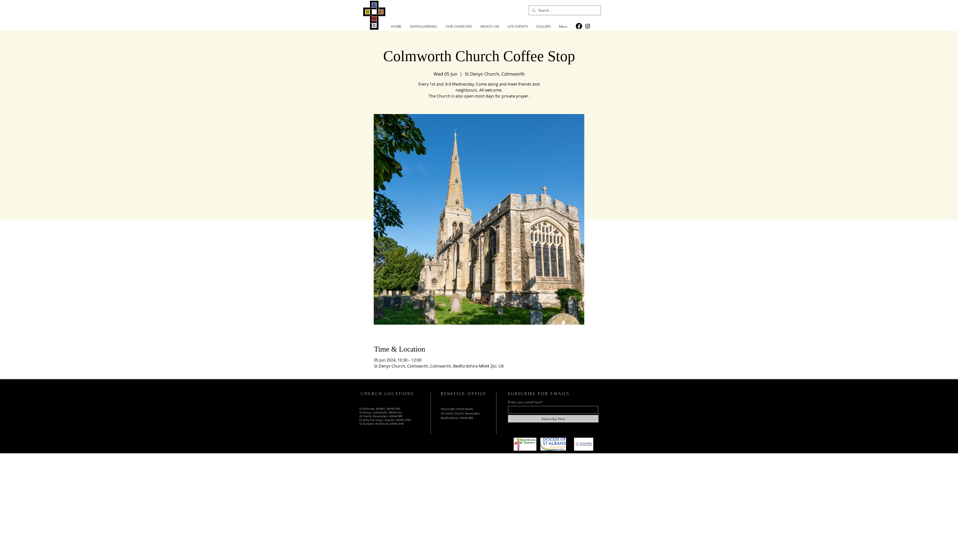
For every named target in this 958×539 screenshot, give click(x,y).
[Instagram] (588, 26)
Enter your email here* (525, 402)
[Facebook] (579, 26)
